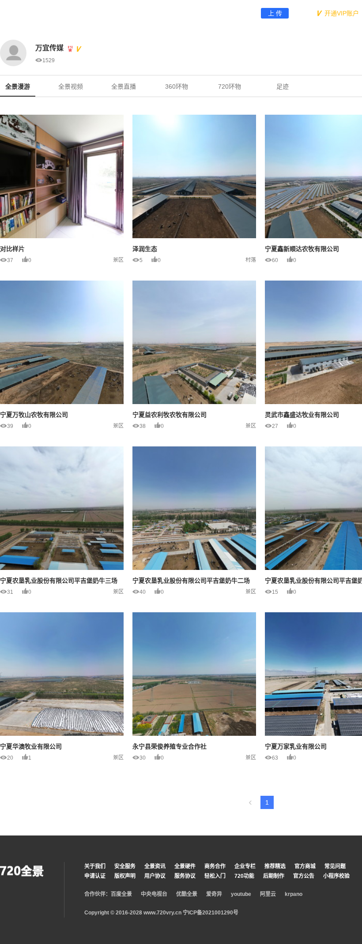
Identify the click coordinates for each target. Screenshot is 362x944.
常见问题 (335, 866)
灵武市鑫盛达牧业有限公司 (302, 414)
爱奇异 (214, 894)
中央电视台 (154, 894)
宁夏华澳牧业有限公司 (31, 746)
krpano (293, 894)
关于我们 (95, 866)
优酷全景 (186, 894)
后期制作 (273, 876)
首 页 (118, 13)
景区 (118, 259)
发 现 (146, 13)
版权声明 (125, 876)
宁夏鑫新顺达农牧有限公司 (302, 248)
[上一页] (250, 802)
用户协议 (155, 876)
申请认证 (95, 876)
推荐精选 (275, 866)
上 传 (275, 13)
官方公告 (303, 876)
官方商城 (305, 866)
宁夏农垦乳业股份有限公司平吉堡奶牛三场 (58, 580)
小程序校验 (336, 876)
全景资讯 (155, 866)
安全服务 (125, 866)
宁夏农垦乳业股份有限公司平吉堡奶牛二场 (191, 580)
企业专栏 (245, 866)
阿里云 (268, 894)
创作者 (175, 13)
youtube (241, 894)
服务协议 (185, 876)
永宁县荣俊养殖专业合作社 (169, 746)
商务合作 (215, 866)
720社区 (233, 13)
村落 (250, 259)
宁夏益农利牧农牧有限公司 (169, 414)
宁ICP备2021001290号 (209, 913)
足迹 (282, 86)
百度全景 (121, 894)
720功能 (244, 876)
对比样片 (12, 248)
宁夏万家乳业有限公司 (296, 746)
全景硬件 (185, 866)
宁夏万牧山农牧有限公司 (34, 414)
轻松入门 (215, 876)
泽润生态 (144, 248)
